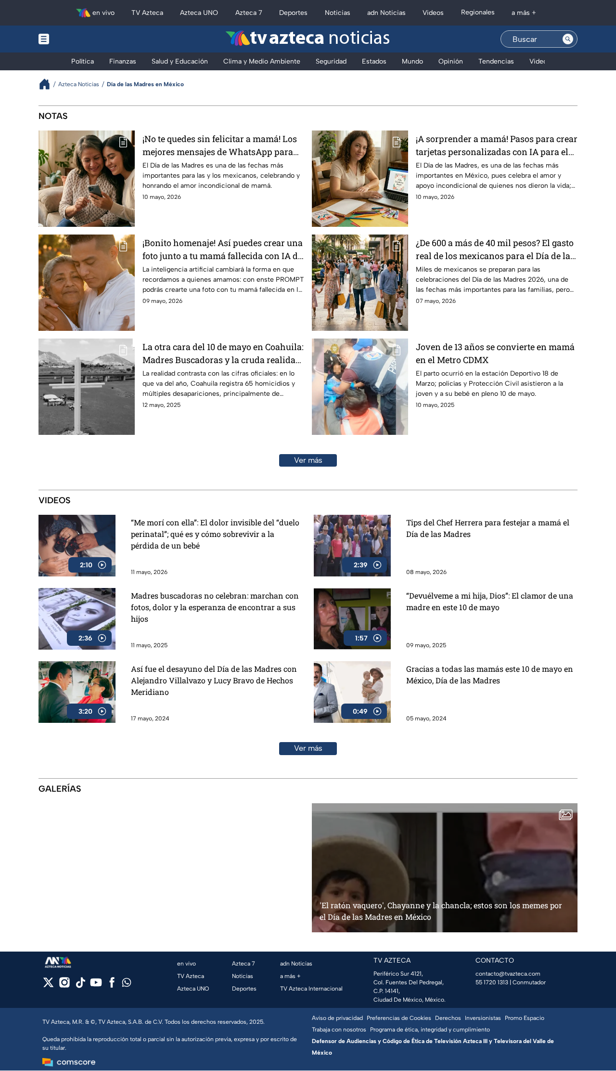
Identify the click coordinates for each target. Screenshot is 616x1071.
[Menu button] (77, 39)
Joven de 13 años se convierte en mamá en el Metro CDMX (495, 353)
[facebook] (112, 985)
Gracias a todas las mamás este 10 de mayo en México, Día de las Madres (489, 674)
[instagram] (64, 985)
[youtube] (96, 985)
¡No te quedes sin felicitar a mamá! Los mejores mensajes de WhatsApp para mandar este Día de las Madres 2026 (219, 145)
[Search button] (568, 39)
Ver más (308, 460)
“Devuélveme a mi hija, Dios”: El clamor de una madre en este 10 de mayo (489, 601)
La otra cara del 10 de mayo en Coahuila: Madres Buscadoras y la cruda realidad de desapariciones (223, 353)
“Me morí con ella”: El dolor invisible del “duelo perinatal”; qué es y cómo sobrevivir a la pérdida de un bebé (215, 533)
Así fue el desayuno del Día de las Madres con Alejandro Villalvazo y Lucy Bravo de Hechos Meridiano (214, 680)
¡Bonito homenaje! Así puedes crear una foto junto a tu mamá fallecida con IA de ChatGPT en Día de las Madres (222, 249)
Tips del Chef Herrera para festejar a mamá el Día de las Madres (487, 528)
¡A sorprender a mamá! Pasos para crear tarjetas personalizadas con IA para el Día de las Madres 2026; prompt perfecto (497, 145)
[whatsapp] (126, 984)
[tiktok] (80, 985)
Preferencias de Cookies (399, 1018)
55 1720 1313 (491, 982)
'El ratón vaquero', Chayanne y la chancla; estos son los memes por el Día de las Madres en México (441, 911)
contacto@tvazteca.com (507, 973)
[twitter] (48, 985)
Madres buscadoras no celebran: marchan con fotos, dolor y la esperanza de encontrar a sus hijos (215, 607)
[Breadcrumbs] (48, 84)
